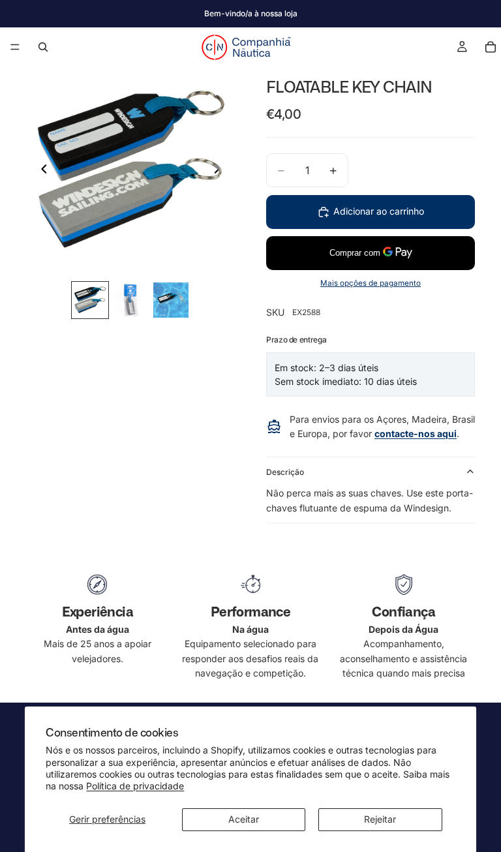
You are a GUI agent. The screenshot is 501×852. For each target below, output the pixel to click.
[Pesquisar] (43, 47)
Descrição (285, 472)
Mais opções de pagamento (370, 283)
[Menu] (15, 47)
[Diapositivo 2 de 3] (130, 300)
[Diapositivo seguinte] (220, 171)
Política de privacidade (135, 785)
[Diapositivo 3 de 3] (171, 300)
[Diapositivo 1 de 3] (90, 300)
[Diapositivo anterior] (40, 171)
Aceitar (243, 819)
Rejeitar (380, 819)
